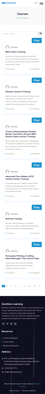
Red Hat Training (13, 219)
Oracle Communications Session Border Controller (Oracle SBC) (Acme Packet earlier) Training (20, 134)
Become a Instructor (11, 346)
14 (29, 286)
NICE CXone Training (15, 52)
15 (34, 286)
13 (24, 286)
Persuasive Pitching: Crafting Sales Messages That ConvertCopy (22, 257)
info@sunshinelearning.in (13, 372)
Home (19, 18)
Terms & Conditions (10, 338)
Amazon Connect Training (17, 91)
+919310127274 (10, 368)
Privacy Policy (8, 342)
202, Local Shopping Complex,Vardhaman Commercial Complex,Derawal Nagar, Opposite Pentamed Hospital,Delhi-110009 (21, 361)
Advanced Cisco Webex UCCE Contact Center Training (19, 177)
